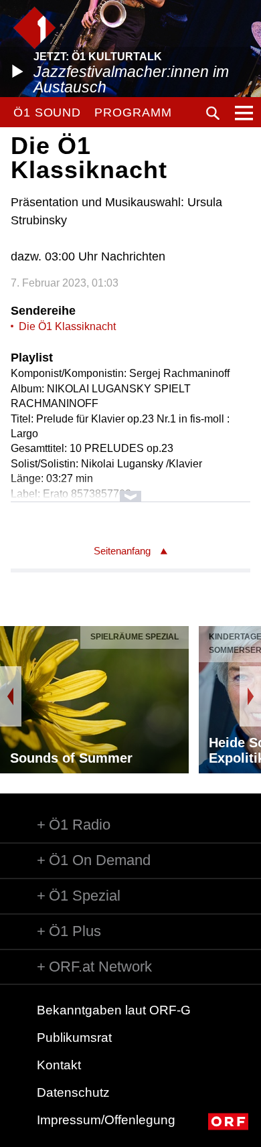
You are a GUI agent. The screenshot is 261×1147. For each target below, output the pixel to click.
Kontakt (59, 1065)
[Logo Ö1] (34, 28)
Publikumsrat (74, 1037)
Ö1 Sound (47, 112)
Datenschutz (73, 1092)
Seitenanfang (122, 550)
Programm (132, 112)
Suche (213, 113)
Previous (10, 696)
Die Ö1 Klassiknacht (67, 326)
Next (250, 696)
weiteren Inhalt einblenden (131, 489)
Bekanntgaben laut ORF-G (114, 1010)
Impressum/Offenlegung (106, 1120)
